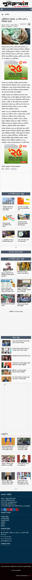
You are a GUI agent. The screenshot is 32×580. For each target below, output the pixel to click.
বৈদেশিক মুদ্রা (13, 169)
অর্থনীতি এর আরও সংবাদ (16, 311)
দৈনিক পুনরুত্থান (6, 25)
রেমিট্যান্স (7, 169)
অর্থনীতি (7, 14)
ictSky (29, 575)
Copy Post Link (23, 24)
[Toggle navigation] (4, 9)
